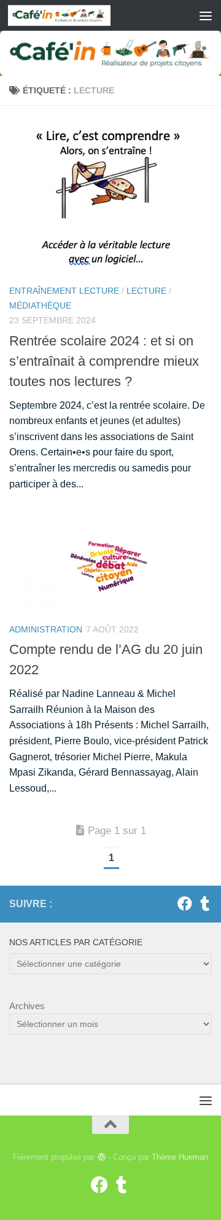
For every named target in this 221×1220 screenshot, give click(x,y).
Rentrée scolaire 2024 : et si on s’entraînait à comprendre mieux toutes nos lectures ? (104, 361)
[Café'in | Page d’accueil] (76, 15)
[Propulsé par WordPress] (101, 1157)
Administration (45, 629)
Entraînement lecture (64, 291)
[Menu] (205, 15)
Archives (27, 1006)
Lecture (146, 291)
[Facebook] (184, 903)
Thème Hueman (180, 1157)
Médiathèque (40, 305)
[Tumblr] (204, 903)
